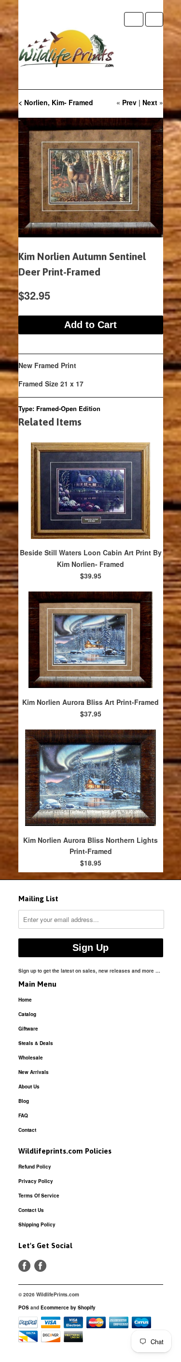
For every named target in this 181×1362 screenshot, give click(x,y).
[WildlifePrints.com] (66, 50)
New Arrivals (33, 1072)
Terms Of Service (38, 1195)
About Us (29, 1086)
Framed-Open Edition (68, 408)
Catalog (27, 1014)
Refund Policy (34, 1166)
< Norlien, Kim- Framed (55, 102)
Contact (27, 1130)
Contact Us (31, 1210)
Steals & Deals (35, 1043)
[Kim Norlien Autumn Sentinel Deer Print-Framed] (90, 177)
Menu (133, 19)
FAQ (23, 1115)
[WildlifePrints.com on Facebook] (40, 1266)
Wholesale (30, 1057)
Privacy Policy (35, 1181)
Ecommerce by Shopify (68, 1307)
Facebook (24, 1266)
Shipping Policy (37, 1224)
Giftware (28, 1028)
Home (25, 999)
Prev (129, 102)
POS (23, 1307)
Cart (154, 19)
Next (149, 102)
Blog (23, 1101)
